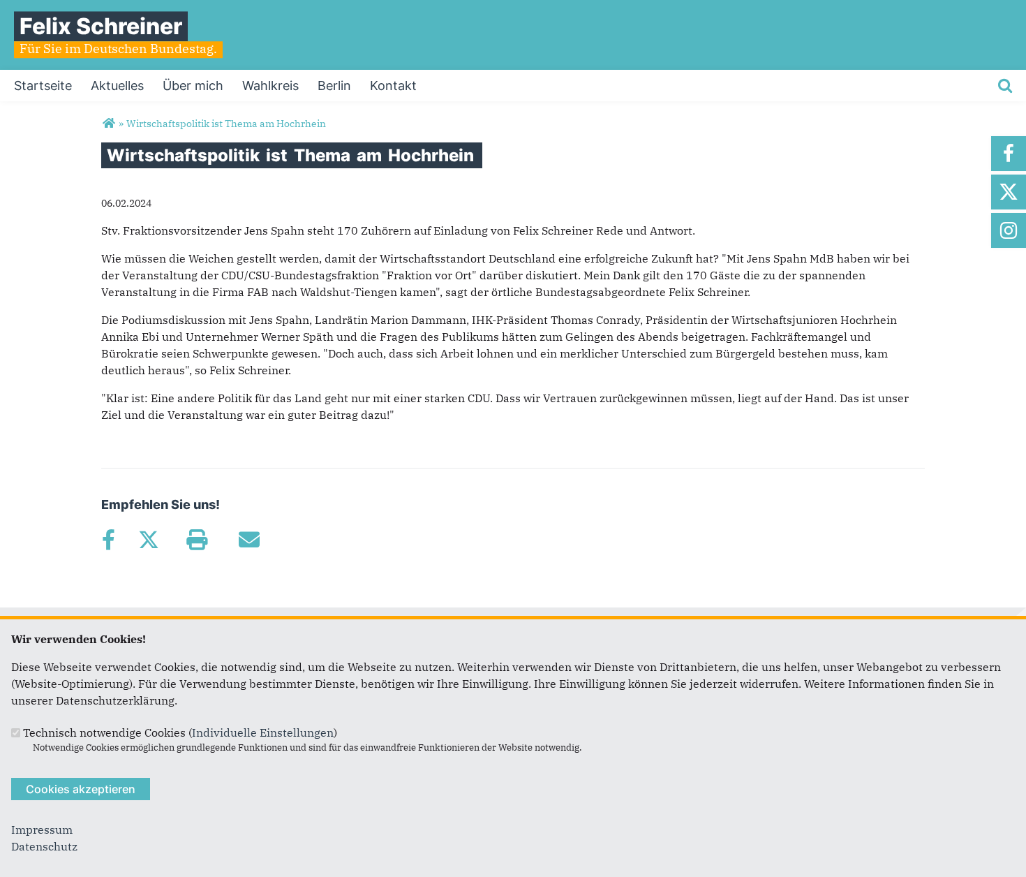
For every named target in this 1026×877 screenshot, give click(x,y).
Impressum (42, 830)
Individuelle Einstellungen (263, 732)
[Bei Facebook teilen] (108, 539)
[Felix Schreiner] (108, 123)
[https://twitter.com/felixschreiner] (1008, 192)
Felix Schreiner (101, 26)
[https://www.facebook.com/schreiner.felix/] (1008, 153)
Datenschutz (44, 846)
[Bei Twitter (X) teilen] (148, 539)
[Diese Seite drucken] (196, 539)
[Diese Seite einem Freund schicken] (249, 539)
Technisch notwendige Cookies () (180, 732)
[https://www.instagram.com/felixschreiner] (1008, 230)
